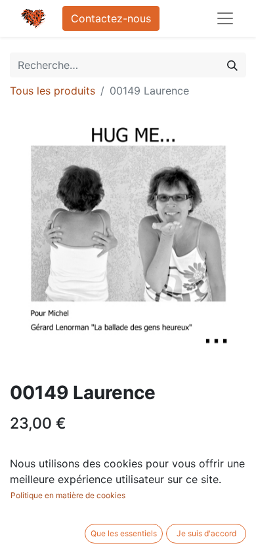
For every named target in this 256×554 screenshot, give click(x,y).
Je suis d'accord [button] (206, 533)
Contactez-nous (111, 18)
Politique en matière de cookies (68, 495)
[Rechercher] (232, 65)
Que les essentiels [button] (124, 533)
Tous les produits (52, 90)
